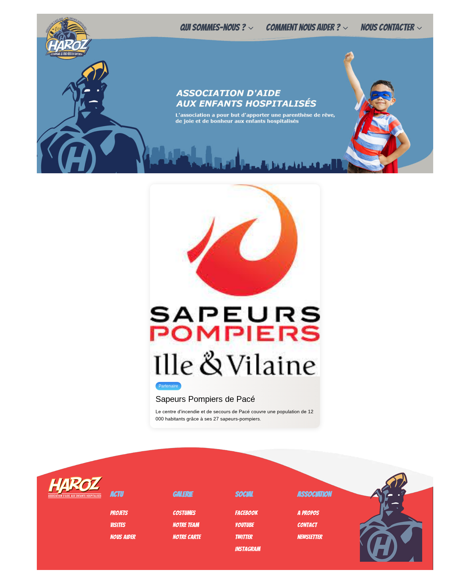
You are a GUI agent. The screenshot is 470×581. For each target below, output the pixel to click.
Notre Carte (187, 537)
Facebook (246, 512)
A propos (308, 512)
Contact (307, 525)
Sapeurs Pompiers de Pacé (205, 399)
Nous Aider (122, 537)
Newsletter (309, 537)
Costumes (184, 512)
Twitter (243, 537)
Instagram (247, 549)
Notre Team (186, 525)
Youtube (244, 525)
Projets (119, 512)
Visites (117, 525)
